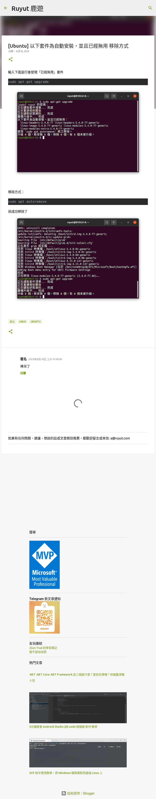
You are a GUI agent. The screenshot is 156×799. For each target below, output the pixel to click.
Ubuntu (36, 321)
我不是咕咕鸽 (37, 652)
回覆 (23, 373)
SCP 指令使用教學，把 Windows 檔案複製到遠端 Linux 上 (65, 773)
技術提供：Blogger (80, 793)
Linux (22, 321)
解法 (12, 321)
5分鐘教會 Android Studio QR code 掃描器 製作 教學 (63, 726)
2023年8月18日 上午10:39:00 (45, 359)
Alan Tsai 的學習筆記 (43, 648)
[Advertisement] (78, 488)
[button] (10, 59)
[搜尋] (150, 8)
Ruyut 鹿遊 (27, 8)
